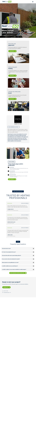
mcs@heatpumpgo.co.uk (7, 292)
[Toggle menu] (33, 2)
